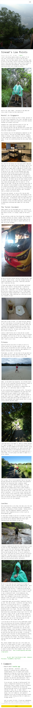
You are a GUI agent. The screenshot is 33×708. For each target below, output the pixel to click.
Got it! (16, 706)
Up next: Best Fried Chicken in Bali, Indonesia (19, 657)
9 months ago (16, 666)
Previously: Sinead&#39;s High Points (10, 658)
